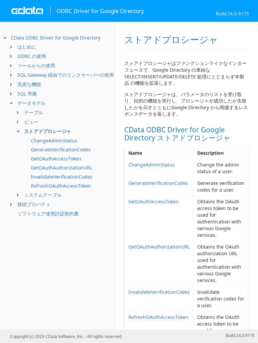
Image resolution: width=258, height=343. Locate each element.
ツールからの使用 (36, 65)
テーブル (33, 112)
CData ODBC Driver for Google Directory (55, 38)
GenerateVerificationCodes (61, 149)
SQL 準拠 (27, 93)
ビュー (31, 122)
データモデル (31, 103)
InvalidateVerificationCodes (61, 177)
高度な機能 (29, 84)
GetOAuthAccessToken (56, 158)
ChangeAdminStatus (54, 140)
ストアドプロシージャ (47, 131)
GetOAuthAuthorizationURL (61, 167)
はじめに (26, 47)
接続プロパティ (33, 204)
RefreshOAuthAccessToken (61, 186)
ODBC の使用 (31, 56)
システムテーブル (43, 195)
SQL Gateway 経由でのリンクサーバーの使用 (65, 75)
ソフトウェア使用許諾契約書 (48, 213)
